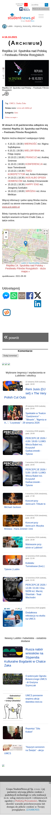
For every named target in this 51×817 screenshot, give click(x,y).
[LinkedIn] (37, 306)
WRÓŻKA (31, 191)
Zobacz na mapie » (11, 117)
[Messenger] (6, 298)
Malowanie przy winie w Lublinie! (34, 546)
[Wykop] (7, 315)
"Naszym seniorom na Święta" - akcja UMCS (24, 750)
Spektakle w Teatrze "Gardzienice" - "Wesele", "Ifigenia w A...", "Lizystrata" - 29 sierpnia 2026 (25, 418)
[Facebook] (29, 298)
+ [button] (6, 232)
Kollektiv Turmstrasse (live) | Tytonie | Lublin (24, 566)
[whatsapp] (13, 298)
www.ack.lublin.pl (24, 108)
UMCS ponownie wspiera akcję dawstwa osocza (34, 698)
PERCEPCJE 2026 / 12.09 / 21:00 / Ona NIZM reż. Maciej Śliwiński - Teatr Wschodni (36, 591)
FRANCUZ (31, 157)
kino (16, 113)
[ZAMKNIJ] (32, 809)
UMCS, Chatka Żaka (17, 103)
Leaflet (23, 263)
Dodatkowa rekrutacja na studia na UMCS (35, 615)
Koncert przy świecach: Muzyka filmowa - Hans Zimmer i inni (24, 525)
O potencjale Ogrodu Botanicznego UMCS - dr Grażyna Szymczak (36, 681)
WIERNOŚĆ (30, 144)
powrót (11, 336)
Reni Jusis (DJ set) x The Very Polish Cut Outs (25, 393)
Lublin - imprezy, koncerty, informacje (24, 26)
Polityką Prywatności (26, 800)
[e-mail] (21, 298)
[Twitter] (37, 297)
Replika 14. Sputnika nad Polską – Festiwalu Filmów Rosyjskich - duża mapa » (25, 268)
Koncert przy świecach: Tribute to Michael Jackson (24, 504)
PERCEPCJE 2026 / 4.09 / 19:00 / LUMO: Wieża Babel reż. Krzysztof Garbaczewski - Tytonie (36, 446)
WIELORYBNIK (32, 150)
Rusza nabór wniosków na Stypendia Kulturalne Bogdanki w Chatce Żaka (25, 657)
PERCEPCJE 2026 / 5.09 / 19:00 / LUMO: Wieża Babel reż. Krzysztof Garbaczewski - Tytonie (36, 477)
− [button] (6, 237)
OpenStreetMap (34, 263)
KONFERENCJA (34, 164)
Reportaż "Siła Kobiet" (33, 730)
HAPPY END (32, 184)
